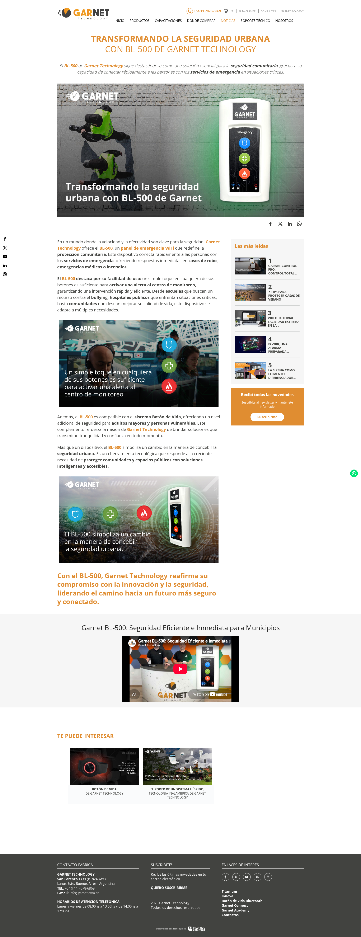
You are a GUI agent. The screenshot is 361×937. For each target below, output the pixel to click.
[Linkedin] (290, 223)
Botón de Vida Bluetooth (242, 901)
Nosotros (284, 20)
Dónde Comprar (201, 20)
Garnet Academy (292, 11)
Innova (227, 896)
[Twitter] (280, 223)
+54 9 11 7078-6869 (80, 888)
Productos (140, 20)
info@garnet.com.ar (84, 893)
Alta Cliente (247, 11)
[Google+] (268, 877)
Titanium (229, 891)
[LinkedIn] (257, 877)
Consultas (268, 11)
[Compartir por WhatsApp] (299, 223)
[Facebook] (270, 223)
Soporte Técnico (255, 20)
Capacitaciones (168, 20)
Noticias (228, 20)
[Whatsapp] (354, 473)
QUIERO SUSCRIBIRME (169, 887)
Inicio (119, 20)
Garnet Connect (235, 905)
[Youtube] (247, 877)
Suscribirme (267, 417)
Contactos (230, 915)
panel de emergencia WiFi (147, 248)
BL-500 (70, 66)
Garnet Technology (103, 66)
